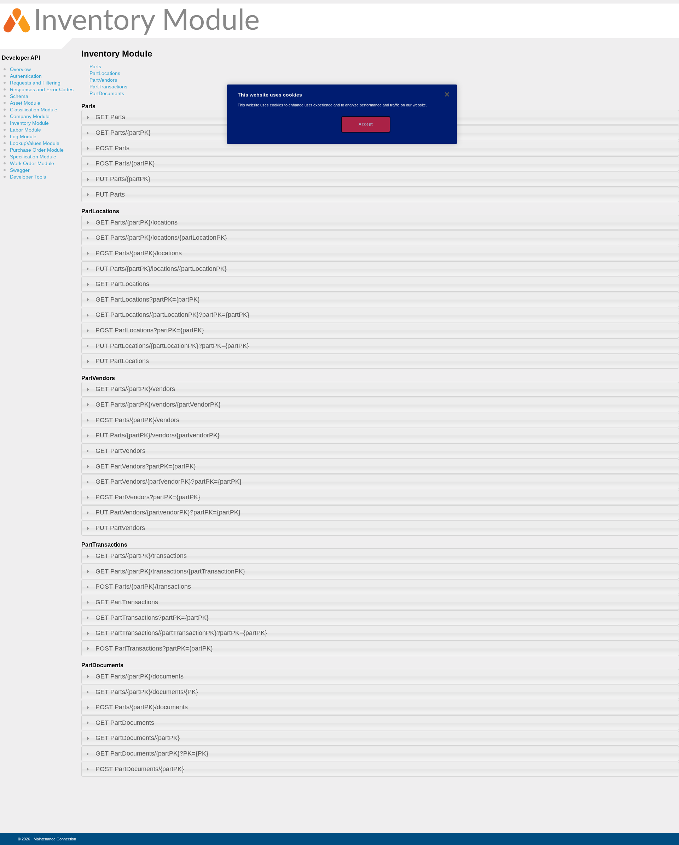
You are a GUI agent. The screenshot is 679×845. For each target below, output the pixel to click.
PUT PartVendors (120, 527)
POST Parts (112, 148)
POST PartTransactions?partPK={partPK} (154, 648)
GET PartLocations (122, 283)
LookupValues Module (34, 143)
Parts (95, 66)
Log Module (23, 136)
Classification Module (33, 109)
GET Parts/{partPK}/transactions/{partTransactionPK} (170, 571)
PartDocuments (106, 93)
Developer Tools (28, 177)
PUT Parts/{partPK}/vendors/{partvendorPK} (157, 435)
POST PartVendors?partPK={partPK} (147, 497)
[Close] (447, 94)
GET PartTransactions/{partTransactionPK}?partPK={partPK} (181, 632)
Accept (366, 124)
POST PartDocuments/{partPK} (139, 769)
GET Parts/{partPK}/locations (136, 222)
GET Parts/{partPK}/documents (139, 676)
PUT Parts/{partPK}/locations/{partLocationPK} (161, 268)
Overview (20, 69)
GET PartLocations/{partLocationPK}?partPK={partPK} (172, 314)
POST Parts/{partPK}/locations (138, 253)
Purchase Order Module (37, 150)
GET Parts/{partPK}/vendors (135, 388)
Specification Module (33, 156)
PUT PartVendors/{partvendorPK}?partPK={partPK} (167, 512)
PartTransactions (108, 86)
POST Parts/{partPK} (125, 163)
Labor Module (25, 130)
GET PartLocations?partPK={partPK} (147, 299)
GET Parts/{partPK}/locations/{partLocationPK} (161, 237)
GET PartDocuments (124, 722)
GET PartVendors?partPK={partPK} (145, 466)
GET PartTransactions (126, 602)
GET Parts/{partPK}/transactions (141, 555)
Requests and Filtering (35, 83)
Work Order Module (32, 163)
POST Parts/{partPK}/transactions (143, 586)
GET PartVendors (120, 450)
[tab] (380, 148)
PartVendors (103, 80)
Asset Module (25, 103)
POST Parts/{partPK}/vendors (137, 420)
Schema (19, 96)
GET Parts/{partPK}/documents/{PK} (146, 691)
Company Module (30, 116)
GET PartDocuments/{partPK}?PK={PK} (151, 753)
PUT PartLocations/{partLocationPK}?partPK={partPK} (172, 345)
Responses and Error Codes (42, 89)
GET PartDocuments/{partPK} (137, 737)
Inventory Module (29, 123)
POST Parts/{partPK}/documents (141, 707)
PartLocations (104, 73)
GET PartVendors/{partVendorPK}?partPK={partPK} (168, 481)
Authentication (26, 76)
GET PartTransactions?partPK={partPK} (152, 617)
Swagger (20, 170)
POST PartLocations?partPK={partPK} (149, 330)
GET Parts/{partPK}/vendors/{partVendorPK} (158, 404)
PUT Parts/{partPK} (122, 178)
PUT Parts (110, 194)
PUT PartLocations (122, 361)
